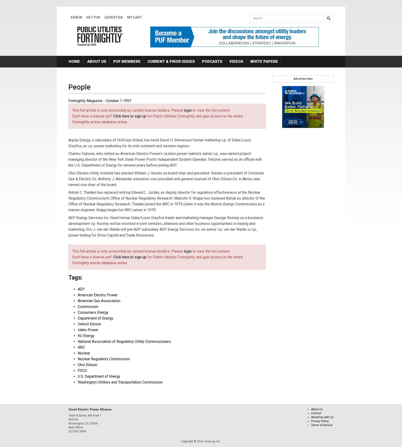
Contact (316, 413)
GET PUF (93, 17)
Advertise (113, 17)
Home (74, 61)
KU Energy (86, 336)
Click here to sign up (129, 116)
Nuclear (84, 353)
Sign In (76, 17)
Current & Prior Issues (171, 61)
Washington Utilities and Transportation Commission (120, 382)
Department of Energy (95, 318)
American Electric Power (97, 295)
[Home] (100, 36)
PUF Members (126, 61)
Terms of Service (322, 425)
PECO (82, 370)
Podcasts (212, 61)
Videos (236, 61)
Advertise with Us (322, 417)
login (188, 110)
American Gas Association (99, 301)
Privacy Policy (320, 421)
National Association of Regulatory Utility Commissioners (124, 341)
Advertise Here (303, 78)
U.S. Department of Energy (99, 376)
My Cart (134, 17)
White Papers (264, 61)
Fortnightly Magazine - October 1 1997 (99, 101)
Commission (88, 306)
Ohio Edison (87, 365)
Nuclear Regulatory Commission (104, 359)
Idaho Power (88, 330)
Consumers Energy (93, 312)
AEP (81, 289)
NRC (81, 347)
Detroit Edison (89, 324)
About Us (96, 61)
